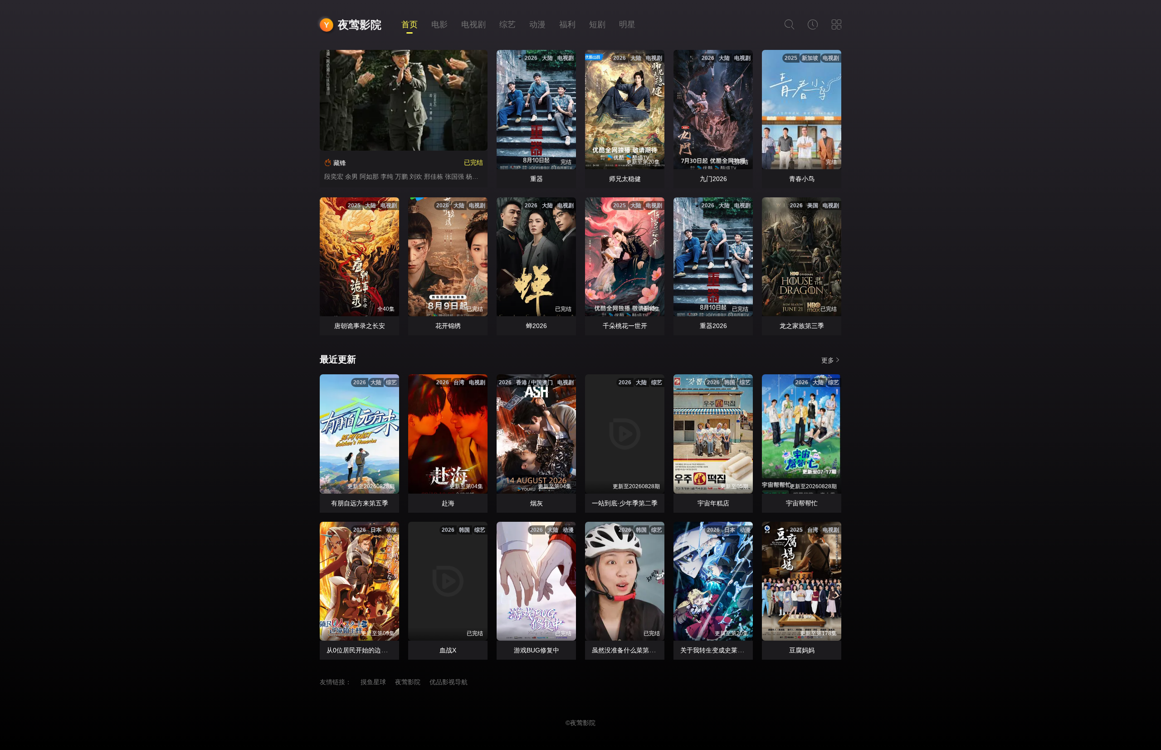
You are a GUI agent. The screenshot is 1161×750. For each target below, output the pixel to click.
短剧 (597, 24)
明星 (627, 24)
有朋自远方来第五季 (359, 503)
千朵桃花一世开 (625, 325)
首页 (409, 24)
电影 (439, 24)
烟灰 (536, 503)
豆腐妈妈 (802, 650)
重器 (536, 178)
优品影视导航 (448, 682)
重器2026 (713, 325)
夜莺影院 (359, 25)
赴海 (448, 503)
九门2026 (713, 178)
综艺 (507, 24)
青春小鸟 (802, 178)
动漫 (537, 24)
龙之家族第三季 (802, 325)
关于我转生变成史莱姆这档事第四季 (731, 650)
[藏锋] (404, 100)
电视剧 (473, 24)
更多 (827, 360)
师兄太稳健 (625, 178)
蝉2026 (536, 325)
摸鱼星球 (373, 682)
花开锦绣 (448, 325)
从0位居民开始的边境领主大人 (370, 650)
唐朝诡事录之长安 (359, 325)
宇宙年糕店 (713, 503)
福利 (567, 24)
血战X (447, 650)
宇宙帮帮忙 (802, 503)
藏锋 (339, 163)
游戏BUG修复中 (536, 650)
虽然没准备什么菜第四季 (627, 650)
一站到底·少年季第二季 (625, 503)
